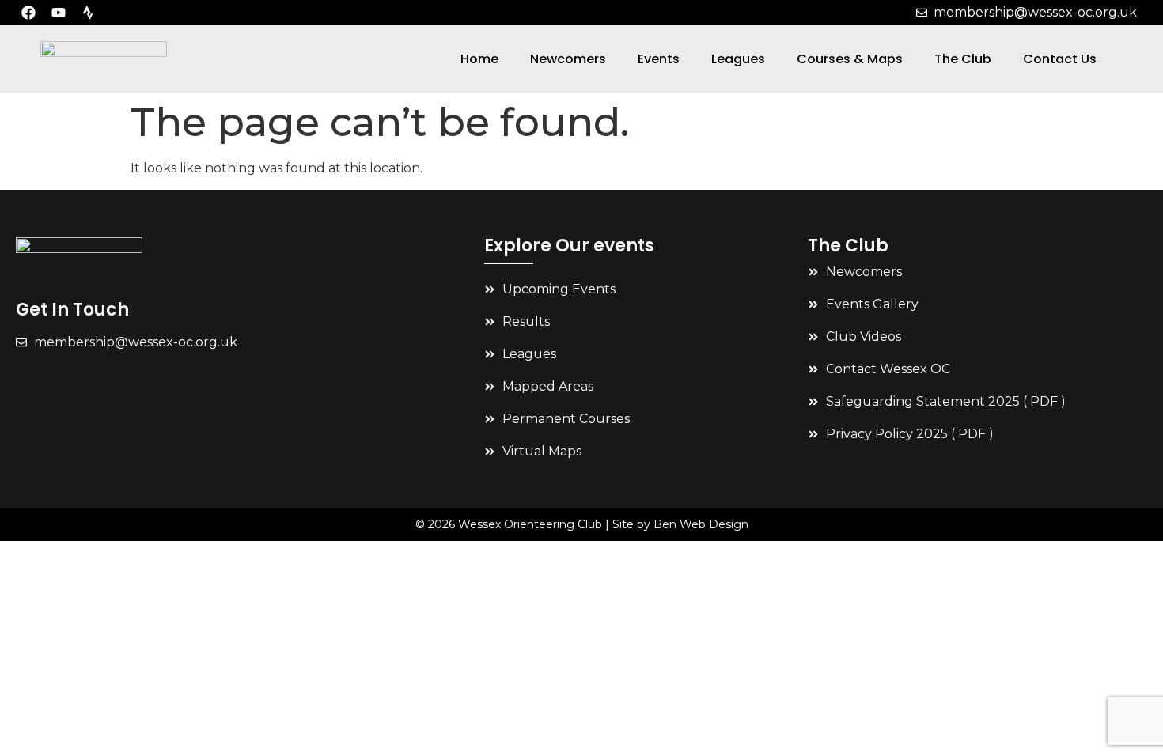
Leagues (738, 59)
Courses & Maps (850, 59)
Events (659, 59)
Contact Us (1060, 59)
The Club (962, 59)
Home (479, 59)
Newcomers (568, 59)
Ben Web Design (700, 524)
